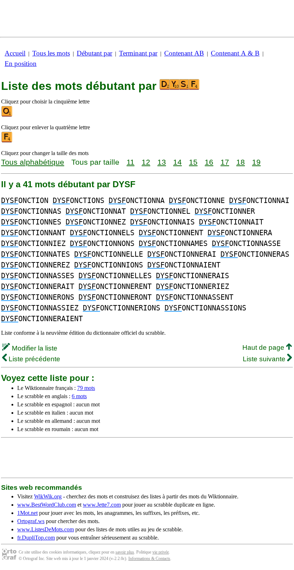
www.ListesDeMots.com (45, 529)
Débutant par (94, 53)
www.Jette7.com (102, 505)
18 (240, 162)
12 (146, 162)
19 (256, 162)
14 (177, 162)
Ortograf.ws (30, 521)
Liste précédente (33, 359)
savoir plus (124, 552)
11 (130, 162)
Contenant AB (184, 53)
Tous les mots (51, 53)
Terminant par (138, 53)
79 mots (86, 388)
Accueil (15, 53)
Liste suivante (265, 359)
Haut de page (264, 347)
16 (209, 162)
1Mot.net (27, 513)
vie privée (160, 552)
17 (224, 162)
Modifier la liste (33, 348)
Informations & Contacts (149, 558)
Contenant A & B (235, 53)
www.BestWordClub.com (46, 505)
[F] (7, 141)
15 (193, 162)
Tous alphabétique (32, 162)
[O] (7, 115)
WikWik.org (48, 496)
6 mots (79, 396)
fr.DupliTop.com (36, 538)
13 (161, 162)
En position (21, 63)
